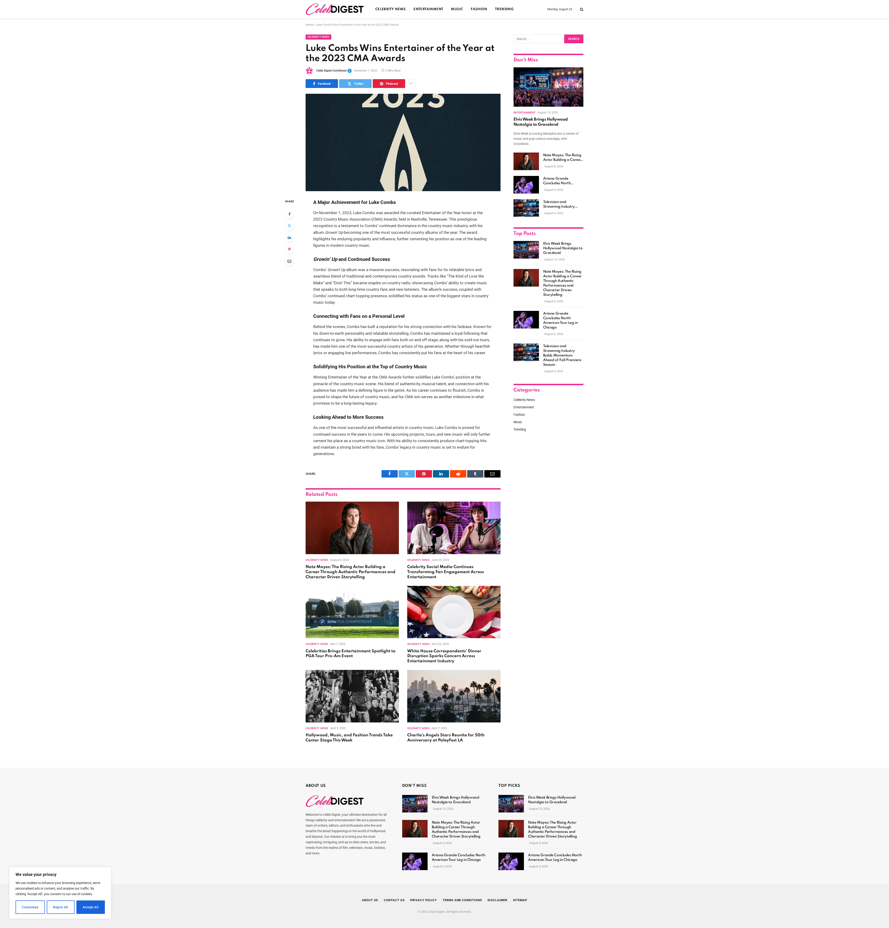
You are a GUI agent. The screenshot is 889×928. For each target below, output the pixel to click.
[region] (60, 893)
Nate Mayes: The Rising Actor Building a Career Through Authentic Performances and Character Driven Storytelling (350, 572)
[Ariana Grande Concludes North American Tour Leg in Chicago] (526, 185)
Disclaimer (497, 900)
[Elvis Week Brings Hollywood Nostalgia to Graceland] (548, 87)
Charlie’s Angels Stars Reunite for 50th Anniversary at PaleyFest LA (446, 737)
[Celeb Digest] (334, 9)
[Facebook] (289, 214)
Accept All (90, 907)
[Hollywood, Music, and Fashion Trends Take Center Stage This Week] (352, 696)
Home (309, 24)
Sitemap (520, 900)
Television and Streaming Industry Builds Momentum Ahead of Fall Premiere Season (562, 204)
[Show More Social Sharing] (411, 83)
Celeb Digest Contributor (334, 70)
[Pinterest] (289, 249)
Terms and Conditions (462, 900)
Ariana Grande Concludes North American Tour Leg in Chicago (560, 181)
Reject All (60, 907)
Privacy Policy (423, 900)
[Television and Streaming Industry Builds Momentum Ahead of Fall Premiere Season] (526, 208)
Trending (504, 9)
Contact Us (394, 900)
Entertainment (428, 9)
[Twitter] (289, 225)
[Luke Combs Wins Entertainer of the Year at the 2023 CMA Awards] (403, 142)
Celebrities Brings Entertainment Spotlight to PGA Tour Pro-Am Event (350, 653)
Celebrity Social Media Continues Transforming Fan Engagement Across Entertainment (445, 572)
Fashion (479, 9)
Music (457, 9)
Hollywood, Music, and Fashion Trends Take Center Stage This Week (349, 737)
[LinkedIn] (289, 237)
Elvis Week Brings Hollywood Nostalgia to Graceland (540, 122)
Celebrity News (390, 9)
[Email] (289, 261)
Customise (30, 907)
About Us (370, 900)
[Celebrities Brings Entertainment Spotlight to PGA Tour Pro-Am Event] (352, 612)
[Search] (581, 9)
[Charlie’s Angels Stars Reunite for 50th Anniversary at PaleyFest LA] (454, 696)
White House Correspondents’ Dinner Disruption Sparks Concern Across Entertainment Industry (444, 656)
